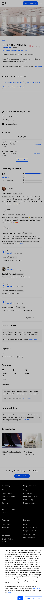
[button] (40, 550)
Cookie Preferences (33, 598)
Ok (20, 598)
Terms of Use (36, 589)
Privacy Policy (12, 593)
